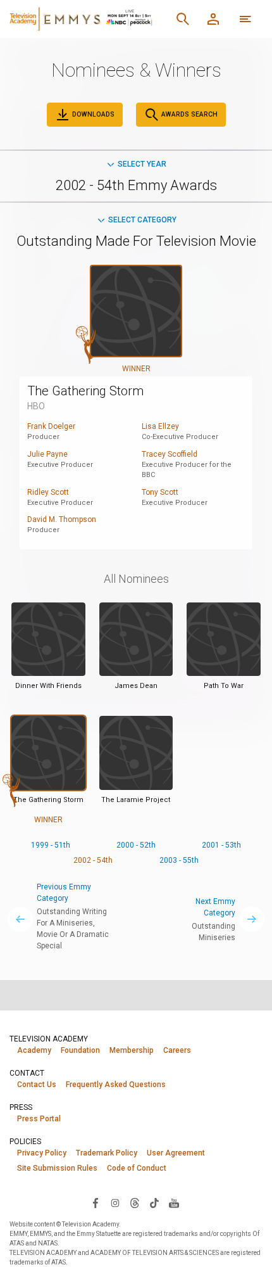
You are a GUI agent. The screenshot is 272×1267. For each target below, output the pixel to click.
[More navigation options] (245, 19)
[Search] (183, 19)
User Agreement (176, 1153)
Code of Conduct (136, 1168)
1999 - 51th (50, 845)
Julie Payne (47, 454)
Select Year (142, 164)
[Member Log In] (213, 19)
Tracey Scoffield (169, 454)
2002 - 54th (93, 860)
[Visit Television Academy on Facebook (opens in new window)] (95, 1202)
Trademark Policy (106, 1153)
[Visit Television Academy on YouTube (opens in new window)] (174, 1202)
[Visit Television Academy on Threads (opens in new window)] (135, 1202)
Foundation (80, 1050)
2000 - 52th (136, 845)
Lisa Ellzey (160, 426)
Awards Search (188, 114)
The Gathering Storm (85, 390)
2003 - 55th (179, 860)
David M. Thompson (61, 519)
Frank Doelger (51, 426)
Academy (34, 1050)
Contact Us (36, 1084)
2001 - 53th (221, 845)
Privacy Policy (41, 1153)
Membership (131, 1050)
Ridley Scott (48, 492)
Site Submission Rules (57, 1168)
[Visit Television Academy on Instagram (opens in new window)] (115, 1202)
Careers (177, 1050)
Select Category (142, 219)
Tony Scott (160, 492)
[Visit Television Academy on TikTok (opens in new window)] (154, 1202)
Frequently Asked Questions (116, 1084)
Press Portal (39, 1118)
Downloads (92, 114)
